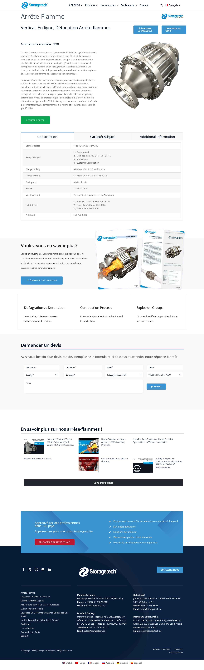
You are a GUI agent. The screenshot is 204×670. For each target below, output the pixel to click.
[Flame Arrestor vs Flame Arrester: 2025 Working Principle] (89, 446)
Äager (52, 651)
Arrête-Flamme (43, 16)
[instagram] (36, 569)
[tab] (47, 136)
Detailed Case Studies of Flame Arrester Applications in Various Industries (153, 440)
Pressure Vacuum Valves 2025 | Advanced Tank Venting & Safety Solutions (60, 441)
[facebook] (23, 569)
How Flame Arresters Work (37, 458)
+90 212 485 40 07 (99, 627)
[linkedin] (49, 569)
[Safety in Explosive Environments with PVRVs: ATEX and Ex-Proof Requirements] (143, 465)
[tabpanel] (102, 180)
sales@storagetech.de (94, 605)
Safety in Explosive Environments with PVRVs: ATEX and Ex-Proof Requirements (169, 463)
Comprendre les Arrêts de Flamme (114, 460)
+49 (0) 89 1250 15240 (96, 602)
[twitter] (29, 569)
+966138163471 (149, 627)
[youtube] (43, 569)
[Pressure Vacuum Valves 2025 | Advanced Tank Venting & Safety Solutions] (34, 446)
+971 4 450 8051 (149, 605)
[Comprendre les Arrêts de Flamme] (89, 465)
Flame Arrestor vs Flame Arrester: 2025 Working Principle (113, 441)
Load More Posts (103, 483)
